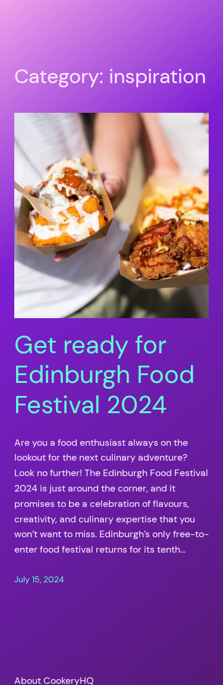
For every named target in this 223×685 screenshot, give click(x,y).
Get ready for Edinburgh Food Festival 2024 (104, 375)
